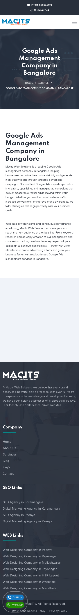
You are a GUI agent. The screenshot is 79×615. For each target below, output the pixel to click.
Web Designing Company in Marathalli (29, 588)
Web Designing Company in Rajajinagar (30, 556)
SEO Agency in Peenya (19, 515)
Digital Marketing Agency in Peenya (27, 521)
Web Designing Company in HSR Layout (31, 575)
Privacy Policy (58, 611)
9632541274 (41, 10)
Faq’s (6, 467)
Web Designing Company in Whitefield (29, 582)
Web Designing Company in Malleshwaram (32, 562)
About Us (9, 448)
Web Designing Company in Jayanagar (30, 569)
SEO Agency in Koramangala (23, 502)
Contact (8, 473)
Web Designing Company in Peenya (27, 550)
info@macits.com (41, 4)
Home (29, 83)
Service (43, 83)
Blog (6, 461)
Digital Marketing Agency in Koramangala (31, 508)
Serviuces (10, 454)
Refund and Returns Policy (28, 611)
